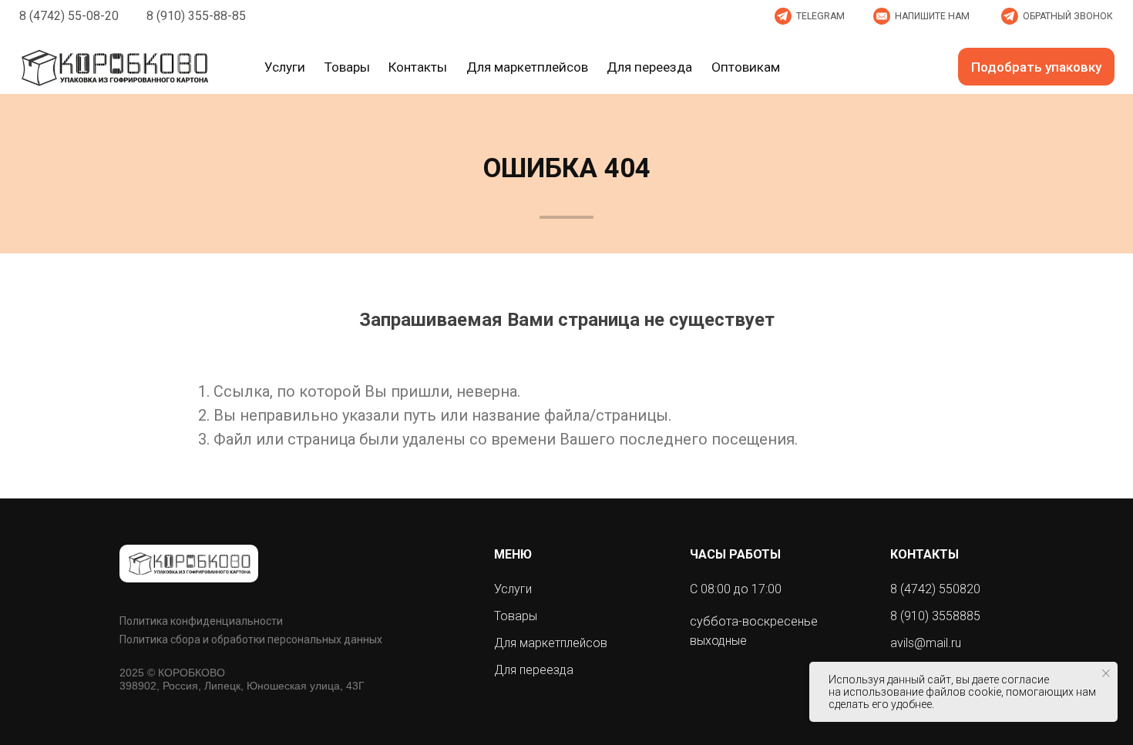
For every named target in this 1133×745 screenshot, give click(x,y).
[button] (923, 16)
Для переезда (533, 670)
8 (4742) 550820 (935, 589)
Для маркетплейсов (550, 643)
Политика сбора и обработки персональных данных (250, 639)
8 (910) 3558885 (935, 616)
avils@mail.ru (925, 643)
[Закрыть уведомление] (1106, 673)
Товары (515, 616)
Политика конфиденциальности (201, 621)
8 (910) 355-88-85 (196, 15)
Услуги (513, 589)
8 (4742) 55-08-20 (69, 15)
